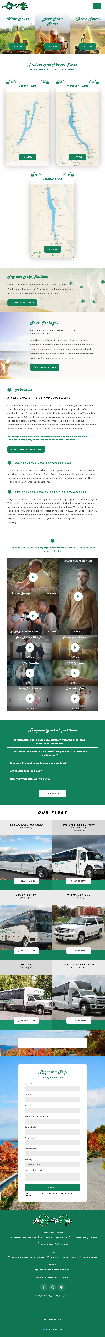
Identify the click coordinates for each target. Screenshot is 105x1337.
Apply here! (63, 1277)
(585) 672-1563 (29, 1237)
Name (28, 1084)
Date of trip (30, 1127)
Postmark (59, 1193)
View (19, 46)
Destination (30, 1148)
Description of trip (34, 1170)
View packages (46, 367)
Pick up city (30, 1138)
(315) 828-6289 (60, 1237)
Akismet (38, 1193)
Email (27, 1094)
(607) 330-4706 (90, 1237)
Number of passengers (36, 1116)
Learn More (28, 880)
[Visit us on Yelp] (52, 1287)
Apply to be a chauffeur (26, 449)
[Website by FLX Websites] (52, 1329)
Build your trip (24, 302)
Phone (28, 1105)
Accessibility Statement (52, 1319)
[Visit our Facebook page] (43, 1287)
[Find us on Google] (61, 1287)
